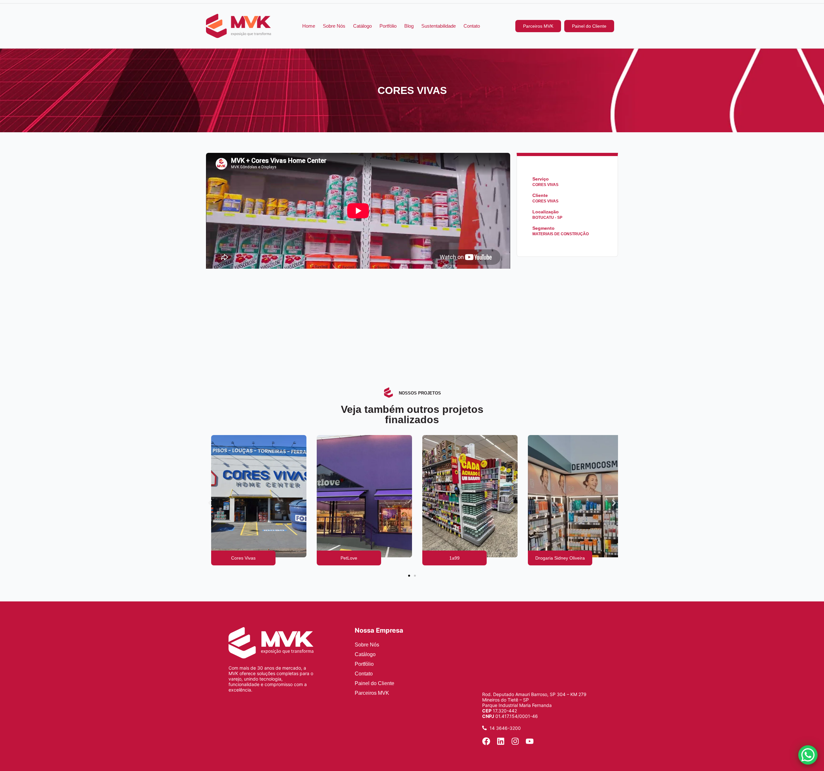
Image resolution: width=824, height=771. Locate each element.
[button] (210, 503)
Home (308, 26)
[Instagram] (515, 741)
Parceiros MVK (372, 693)
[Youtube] (530, 741)
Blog (409, 26)
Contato (472, 26)
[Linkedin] (501, 741)
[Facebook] (486, 741)
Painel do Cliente (374, 683)
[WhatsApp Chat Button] (808, 755)
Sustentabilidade (438, 26)
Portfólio (388, 26)
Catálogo (362, 26)
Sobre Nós (334, 26)
